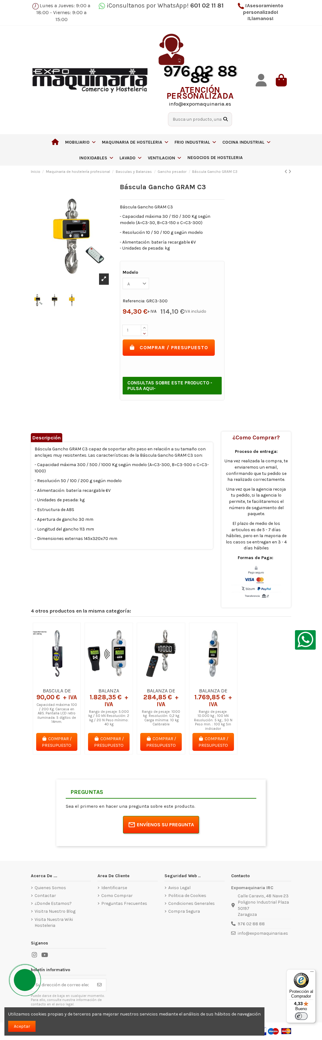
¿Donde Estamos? (53, 903)
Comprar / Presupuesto (174, 347)
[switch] (301, 1016)
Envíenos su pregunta (165, 825)
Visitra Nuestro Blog (55, 911)
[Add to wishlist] (47, 682)
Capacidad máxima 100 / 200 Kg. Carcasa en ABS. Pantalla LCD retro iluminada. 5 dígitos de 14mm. (56, 713)
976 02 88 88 (251, 924)
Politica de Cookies (187, 895)
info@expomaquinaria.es (263, 933)
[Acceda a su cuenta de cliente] (261, 80)
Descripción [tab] (46, 438)
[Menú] (312, 973)
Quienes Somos (50, 887)
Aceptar (22, 1026)
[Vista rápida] (65, 682)
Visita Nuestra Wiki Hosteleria (54, 922)
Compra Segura (184, 911)
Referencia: (134, 301)
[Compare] (56, 682)
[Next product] (289, 171)
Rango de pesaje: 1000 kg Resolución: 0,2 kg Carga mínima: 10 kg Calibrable (161, 718)
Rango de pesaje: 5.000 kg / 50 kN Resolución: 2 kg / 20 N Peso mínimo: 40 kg (108, 718)
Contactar (45, 895)
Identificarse (114, 887)
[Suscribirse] (99, 985)
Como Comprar (117, 895)
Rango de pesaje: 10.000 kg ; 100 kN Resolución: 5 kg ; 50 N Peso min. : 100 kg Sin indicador (213, 720)
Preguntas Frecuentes (124, 903)
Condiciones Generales (191, 903)
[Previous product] (286, 171)
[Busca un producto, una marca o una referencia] (225, 119)
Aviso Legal (179, 887)
